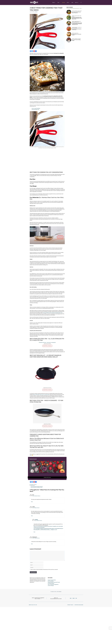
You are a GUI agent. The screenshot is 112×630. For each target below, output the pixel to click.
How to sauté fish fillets (36, 108)
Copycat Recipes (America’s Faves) (54, 582)
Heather (36, 519)
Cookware (63, 2)
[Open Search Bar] (81, 2)
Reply (32, 501)
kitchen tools (33, 485)
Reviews (35, 484)
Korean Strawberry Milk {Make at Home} (36, 487)
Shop (58, 2)
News (72, 2)
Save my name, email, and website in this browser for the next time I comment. (44, 569)
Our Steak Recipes (51, 583)
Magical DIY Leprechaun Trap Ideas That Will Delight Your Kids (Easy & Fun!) (77, 18)
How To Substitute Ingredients (53, 584)
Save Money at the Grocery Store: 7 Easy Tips (76, 12)
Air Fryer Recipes (51, 581)
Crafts (68, 2)
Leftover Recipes (51, 585)
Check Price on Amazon (47, 345)
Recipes (53, 2)
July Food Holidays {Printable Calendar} (37, 486)
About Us (76, 2)
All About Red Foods (47, 477)
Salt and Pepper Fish (35, 109)
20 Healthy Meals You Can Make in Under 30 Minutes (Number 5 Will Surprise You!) (77, 24)
